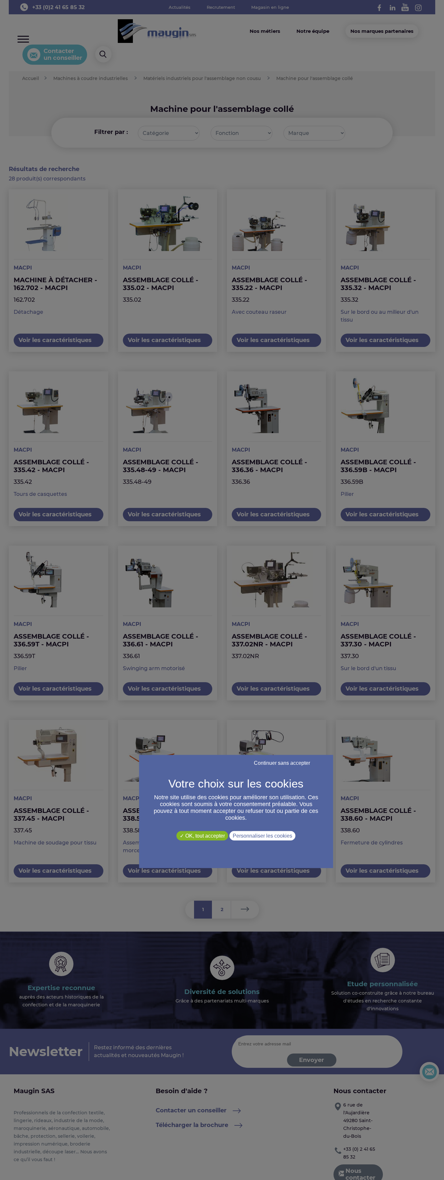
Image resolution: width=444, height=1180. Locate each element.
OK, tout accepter (204, 835)
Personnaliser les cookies (262, 835)
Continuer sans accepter (282, 762)
